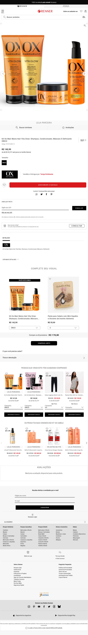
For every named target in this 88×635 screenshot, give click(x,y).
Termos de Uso (40, 623)
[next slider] (1, 443)
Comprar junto (44, 343)
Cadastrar (45, 507)
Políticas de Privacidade (28, 623)
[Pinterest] (34, 607)
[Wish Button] (4, 185)
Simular (79, 208)
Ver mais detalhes (9, 259)
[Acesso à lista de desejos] (81, 12)
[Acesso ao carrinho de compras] (85, 12)
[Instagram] (29, 607)
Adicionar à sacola (48, 185)
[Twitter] (49, 607)
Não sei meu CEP (7, 212)
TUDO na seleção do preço (44, 2)
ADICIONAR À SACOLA (14, 414)
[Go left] (3, 73)
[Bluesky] (59, 607)
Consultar (76, 226)
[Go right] (85, 73)
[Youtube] (39, 607)
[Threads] (54, 607)
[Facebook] (44, 607)
